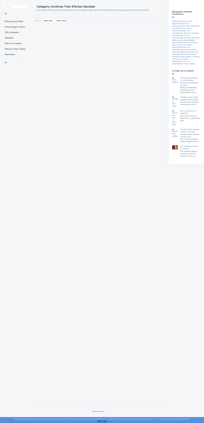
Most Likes (48, 21)
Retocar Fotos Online (15, 49)
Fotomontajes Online (15, 26)
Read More (38, 78)
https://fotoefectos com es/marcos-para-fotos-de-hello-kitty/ (185, 43)
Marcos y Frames (13, 43)
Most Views (62, 21)
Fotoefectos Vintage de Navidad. (143, 312)
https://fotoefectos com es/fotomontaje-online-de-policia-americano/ (185, 49)
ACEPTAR (102, 421)
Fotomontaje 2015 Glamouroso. (97, 119)
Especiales (10, 54)
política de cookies (157, 419)
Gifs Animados (12, 32)
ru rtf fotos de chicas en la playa (186, 58)
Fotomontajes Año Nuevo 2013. (142, 370)
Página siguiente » (98, 411)
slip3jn (188, 57)
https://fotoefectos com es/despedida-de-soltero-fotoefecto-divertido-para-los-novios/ (186, 26)
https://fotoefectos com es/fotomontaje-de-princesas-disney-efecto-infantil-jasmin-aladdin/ (186, 37)
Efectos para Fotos (14, 21)
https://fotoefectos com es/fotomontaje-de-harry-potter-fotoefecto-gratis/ (185, 54)
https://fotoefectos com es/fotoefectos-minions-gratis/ (183, 62)
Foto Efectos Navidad (40, 85)
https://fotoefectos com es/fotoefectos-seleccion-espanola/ (185, 32)
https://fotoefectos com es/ (182, 21)
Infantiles (9, 37)
